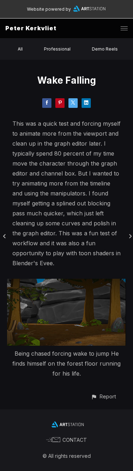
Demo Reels (105, 49)
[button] (103, 396)
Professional (57, 49)
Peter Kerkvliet (30, 28)
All (20, 49)
